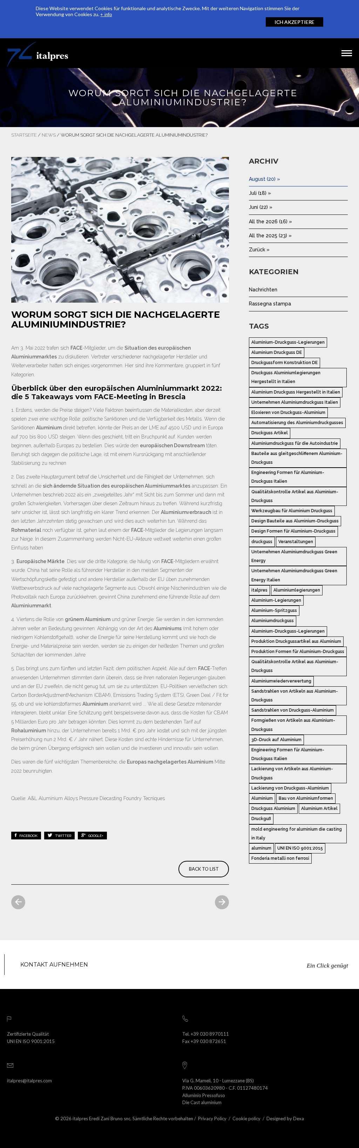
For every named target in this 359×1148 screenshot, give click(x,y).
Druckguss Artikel (269, 432)
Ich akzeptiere (294, 22)
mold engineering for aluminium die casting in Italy (296, 833)
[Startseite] (37, 53)
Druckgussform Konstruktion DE (284, 362)
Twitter (62, 836)
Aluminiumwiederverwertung (281, 681)
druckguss (261, 541)
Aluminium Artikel (319, 808)
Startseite (24, 135)
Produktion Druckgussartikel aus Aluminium (296, 641)
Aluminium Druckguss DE (276, 352)
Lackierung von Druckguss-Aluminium (290, 788)
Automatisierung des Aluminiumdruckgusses (297, 422)
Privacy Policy (212, 1118)
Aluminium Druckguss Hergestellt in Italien (295, 392)
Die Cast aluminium (202, 1102)
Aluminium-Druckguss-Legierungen (288, 342)
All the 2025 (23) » (270, 235)
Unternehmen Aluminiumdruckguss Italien (294, 402)
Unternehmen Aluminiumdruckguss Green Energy (294, 556)
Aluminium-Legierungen (276, 600)
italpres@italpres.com (29, 1080)
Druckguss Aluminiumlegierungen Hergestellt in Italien (285, 377)
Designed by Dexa (285, 1118)
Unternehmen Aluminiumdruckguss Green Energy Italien (294, 575)
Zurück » (259, 249)
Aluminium (262, 798)
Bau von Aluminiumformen (306, 798)
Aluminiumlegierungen (296, 590)
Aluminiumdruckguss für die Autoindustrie (294, 443)
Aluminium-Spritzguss (274, 610)
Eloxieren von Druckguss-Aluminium (288, 412)
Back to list (204, 869)
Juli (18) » (260, 193)
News (49, 135)
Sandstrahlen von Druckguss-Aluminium (292, 710)
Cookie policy (246, 1118)
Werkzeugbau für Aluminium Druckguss (291, 510)
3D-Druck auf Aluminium (276, 739)
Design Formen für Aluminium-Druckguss (293, 531)
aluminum (261, 848)
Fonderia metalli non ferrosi (280, 858)
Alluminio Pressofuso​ (203, 1095)
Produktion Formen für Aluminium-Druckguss (297, 651)
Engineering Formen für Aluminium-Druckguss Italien (287, 477)
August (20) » (264, 179)
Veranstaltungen (295, 541)
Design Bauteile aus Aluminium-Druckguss (295, 521)
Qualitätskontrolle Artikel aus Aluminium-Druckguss (294, 496)
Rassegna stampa (270, 303)
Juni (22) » (260, 207)
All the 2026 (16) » (270, 221)
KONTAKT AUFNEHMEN (54, 964)
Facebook (28, 836)
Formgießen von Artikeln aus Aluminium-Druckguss (293, 725)
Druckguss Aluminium (273, 808)
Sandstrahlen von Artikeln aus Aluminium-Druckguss (294, 695)
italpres (259, 590)
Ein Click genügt (327, 965)
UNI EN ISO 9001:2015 (300, 848)
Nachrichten (263, 289)
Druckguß (261, 818)
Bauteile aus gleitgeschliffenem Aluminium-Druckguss (297, 458)
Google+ (95, 836)
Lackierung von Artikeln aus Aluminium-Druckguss (292, 773)
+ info (106, 14)
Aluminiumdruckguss (272, 620)
